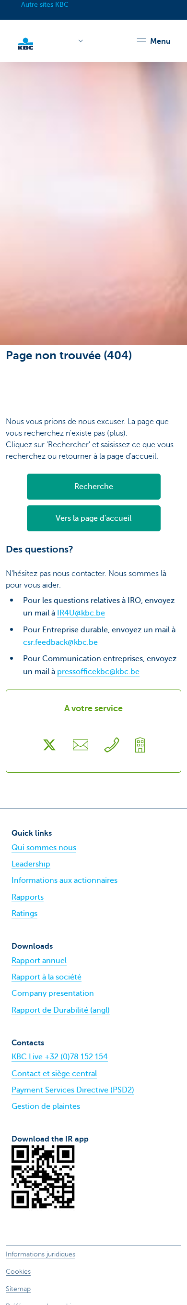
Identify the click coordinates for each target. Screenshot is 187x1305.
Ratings (24, 913)
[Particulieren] (25, 42)
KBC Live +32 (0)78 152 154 (60, 1057)
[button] (153, 41)
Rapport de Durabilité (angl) (61, 1010)
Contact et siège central (54, 1073)
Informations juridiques (40, 1254)
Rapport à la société (47, 977)
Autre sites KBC (45, 4)
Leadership (31, 864)
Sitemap (18, 1288)
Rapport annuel (39, 960)
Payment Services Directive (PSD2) (73, 1090)
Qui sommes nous (44, 847)
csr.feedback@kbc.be (60, 642)
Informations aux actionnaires (64, 880)
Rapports (28, 897)
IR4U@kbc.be (81, 613)
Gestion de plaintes (46, 1106)
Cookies (18, 1271)
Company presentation (53, 993)
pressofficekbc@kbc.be (98, 671)
